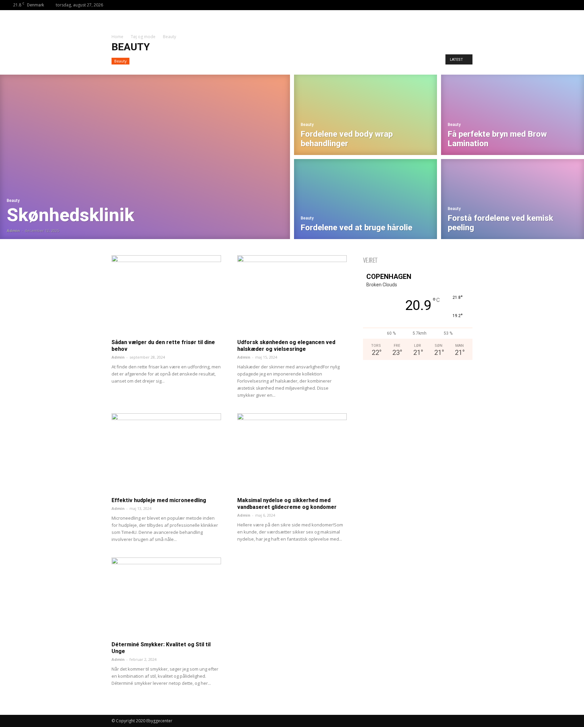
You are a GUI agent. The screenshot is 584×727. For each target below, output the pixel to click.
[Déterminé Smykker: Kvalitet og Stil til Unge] (166, 597)
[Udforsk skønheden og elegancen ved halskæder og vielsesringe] (292, 295)
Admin (13, 230)
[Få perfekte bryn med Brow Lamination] (512, 114)
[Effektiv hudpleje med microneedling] (166, 453)
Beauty (120, 60)
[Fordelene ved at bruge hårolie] (365, 200)
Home (117, 37)
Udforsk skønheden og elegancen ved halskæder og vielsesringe (286, 345)
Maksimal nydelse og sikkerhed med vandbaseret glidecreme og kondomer (287, 503)
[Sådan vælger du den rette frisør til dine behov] (166, 295)
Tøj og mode (143, 37)
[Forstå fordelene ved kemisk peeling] (512, 200)
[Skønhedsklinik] (145, 157)
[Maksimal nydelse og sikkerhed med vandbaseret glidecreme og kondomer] (292, 453)
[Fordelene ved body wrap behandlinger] (365, 114)
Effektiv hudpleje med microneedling (159, 500)
